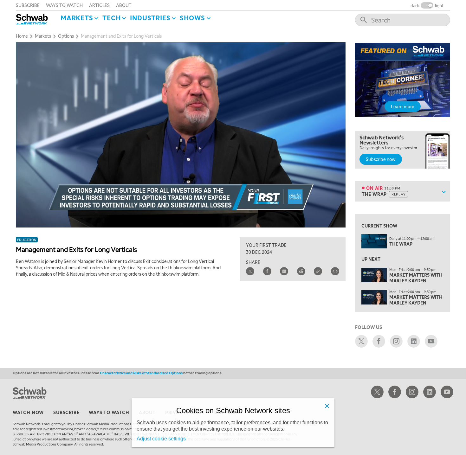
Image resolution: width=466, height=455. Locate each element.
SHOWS (192, 18)
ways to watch (64, 5)
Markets (77, 18)
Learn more (402, 106)
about (124, 5)
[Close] (326, 405)
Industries (150, 18)
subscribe (28, 5)
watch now (28, 412)
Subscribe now (381, 159)
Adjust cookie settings (161, 438)
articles (99, 5)
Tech (111, 18)
